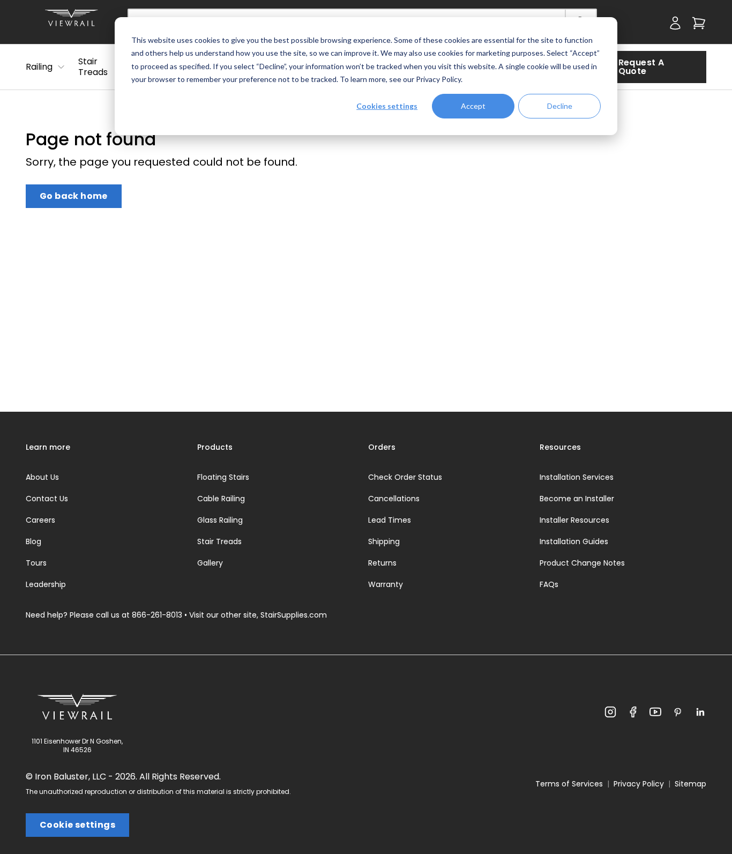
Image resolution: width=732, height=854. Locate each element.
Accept (473, 105)
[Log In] (645, 25)
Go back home (74, 196)
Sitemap (690, 783)
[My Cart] (698, 25)
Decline (559, 105)
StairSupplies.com (293, 615)
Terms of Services (569, 783)
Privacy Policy (438, 79)
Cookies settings (386, 105)
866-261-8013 (157, 615)
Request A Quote (641, 66)
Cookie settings (77, 825)
